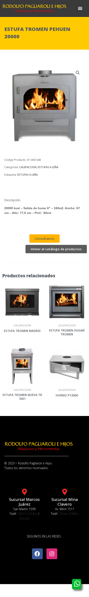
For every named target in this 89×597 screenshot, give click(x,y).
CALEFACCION (28, 167)
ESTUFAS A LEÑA (48, 167)
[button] (80, 8)
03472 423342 (27, 514)
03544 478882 (69, 514)
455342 (24, 519)
